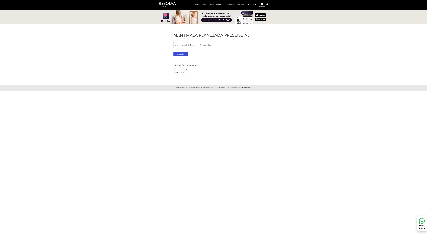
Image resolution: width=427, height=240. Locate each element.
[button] (267, 4)
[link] (180, 54)
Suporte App (245, 87)
